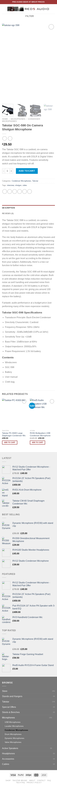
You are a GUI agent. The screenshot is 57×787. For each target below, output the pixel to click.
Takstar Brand (19, 780)
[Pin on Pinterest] (24, 191)
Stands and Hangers (12, 696)
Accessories (8, 759)
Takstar (35, 181)
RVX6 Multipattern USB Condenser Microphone (40, 434)
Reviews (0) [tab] (8, 213)
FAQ (49, 780)
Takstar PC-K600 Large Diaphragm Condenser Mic (14, 434)
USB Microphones (12, 722)
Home (5, 119)
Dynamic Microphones (14, 738)
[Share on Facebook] (9, 191)
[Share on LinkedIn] (29, 191)
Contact (41, 780)
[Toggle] (54, 717)
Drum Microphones (13, 734)
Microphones (18, 119)
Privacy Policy (34, 783)
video (25, 185)
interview (10, 185)
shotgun (18, 185)
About (32, 780)
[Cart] (53, 9)
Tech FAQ (20, 783)
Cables (5, 764)
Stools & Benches (11, 712)
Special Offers (9, 707)
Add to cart (27, 171)
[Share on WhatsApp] (4, 191)
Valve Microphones (13, 742)
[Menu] (3, 9)
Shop (8, 780)
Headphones (8, 753)
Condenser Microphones (21, 181)
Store (4, 691)
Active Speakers (10, 748)
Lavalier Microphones (14, 726)
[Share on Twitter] (14, 191)
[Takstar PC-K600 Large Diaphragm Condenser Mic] (14, 413)
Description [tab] (8, 208)
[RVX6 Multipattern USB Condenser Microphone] (42, 413)
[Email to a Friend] (19, 191)
